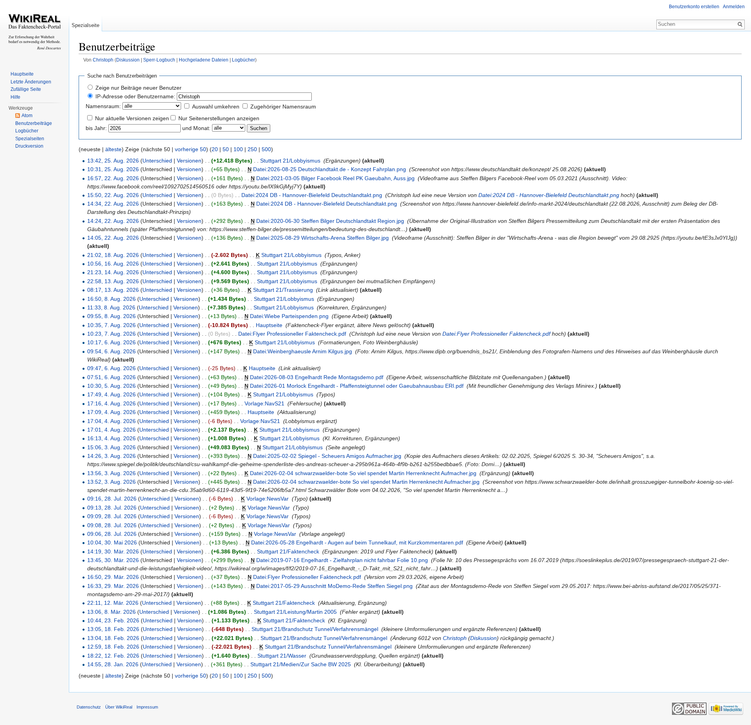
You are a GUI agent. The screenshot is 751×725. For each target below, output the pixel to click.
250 (252, 149)
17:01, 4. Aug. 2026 (111, 430)
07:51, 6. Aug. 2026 (111, 377)
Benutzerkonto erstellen (694, 6)
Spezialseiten (29, 138)
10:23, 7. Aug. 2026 (111, 334)
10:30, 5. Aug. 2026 (111, 386)
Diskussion (128, 59)
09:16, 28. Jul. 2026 (112, 498)
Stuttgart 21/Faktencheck (288, 551)
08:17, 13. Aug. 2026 (113, 290)
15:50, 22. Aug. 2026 (113, 195)
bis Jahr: (96, 128)
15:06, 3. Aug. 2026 (111, 447)
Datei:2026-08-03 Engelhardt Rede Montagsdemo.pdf (316, 377)
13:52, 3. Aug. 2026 (111, 482)
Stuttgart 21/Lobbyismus (290, 160)
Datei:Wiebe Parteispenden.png (289, 316)
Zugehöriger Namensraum (283, 106)
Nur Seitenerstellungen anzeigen (218, 118)
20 (215, 149)
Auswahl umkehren (215, 106)
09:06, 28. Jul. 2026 (112, 534)
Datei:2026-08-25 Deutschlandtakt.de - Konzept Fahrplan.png (329, 169)
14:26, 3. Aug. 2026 (111, 456)
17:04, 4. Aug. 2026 (111, 421)
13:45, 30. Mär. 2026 (113, 560)
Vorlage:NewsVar (267, 498)
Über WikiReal (118, 707)
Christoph (103, 59)
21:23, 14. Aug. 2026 (113, 272)
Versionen (189, 160)
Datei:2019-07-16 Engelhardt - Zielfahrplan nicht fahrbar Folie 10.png (342, 560)
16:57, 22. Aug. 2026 (113, 178)
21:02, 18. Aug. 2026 (113, 255)
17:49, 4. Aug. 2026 (111, 394)
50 (226, 149)
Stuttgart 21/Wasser (281, 656)
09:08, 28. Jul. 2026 (112, 525)
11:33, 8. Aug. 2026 (111, 307)
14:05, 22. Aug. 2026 (113, 238)
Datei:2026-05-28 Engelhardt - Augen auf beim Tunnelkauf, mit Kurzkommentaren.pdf (357, 542)
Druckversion (29, 146)
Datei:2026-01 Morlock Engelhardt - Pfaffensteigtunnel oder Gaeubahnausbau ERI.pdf (357, 386)
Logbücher (243, 59)
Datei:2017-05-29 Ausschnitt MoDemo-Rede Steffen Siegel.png (334, 586)
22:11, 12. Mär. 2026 (112, 603)
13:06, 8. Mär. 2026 (111, 612)
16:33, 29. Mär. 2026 (113, 586)
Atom (27, 115)
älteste (113, 149)
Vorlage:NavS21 (264, 403)
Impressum (147, 707)
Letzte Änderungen (31, 82)
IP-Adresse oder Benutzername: (135, 96)
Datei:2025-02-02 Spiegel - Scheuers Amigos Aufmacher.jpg (327, 456)
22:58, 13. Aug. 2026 (113, 281)
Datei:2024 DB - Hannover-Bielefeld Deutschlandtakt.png (311, 195)
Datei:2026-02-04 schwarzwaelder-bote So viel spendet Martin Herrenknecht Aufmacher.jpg (363, 473)
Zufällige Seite (26, 89)
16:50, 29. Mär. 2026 (113, 577)
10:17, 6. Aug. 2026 (111, 342)
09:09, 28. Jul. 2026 (112, 516)
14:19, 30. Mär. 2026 (113, 551)
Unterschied (157, 160)
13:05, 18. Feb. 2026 (113, 629)
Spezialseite (85, 25)
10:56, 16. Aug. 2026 (113, 263)
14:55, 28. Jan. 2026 (112, 664)
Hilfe (15, 97)
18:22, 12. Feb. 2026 (113, 656)
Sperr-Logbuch (159, 59)
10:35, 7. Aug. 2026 (111, 325)
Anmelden (734, 6)
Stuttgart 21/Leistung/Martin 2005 (295, 612)
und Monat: (196, 128)
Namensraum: (103, 106)
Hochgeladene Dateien (203, 59)
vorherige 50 (190, 149)
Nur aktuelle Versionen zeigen (132, 118)
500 (266, 149)
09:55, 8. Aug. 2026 (111, 316)
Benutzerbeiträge (33, 123)
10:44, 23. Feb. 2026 (113, 620)
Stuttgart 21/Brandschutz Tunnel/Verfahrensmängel (315, 629)
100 (238, 149)
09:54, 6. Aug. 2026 (111, 351)
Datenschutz (89, 707)
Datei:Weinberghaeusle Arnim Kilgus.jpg (302, 351)
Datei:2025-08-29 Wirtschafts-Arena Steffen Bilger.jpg (322, 238)
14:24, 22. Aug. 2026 (113, 221)
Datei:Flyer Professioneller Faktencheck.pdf (292, 334)
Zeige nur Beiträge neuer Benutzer (138, 88)
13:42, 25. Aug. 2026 (113, 160)
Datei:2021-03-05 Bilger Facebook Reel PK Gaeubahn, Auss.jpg (335, 178)
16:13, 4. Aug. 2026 (111, 438)
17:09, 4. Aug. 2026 (111, 412)
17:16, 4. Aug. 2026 (111, 403)
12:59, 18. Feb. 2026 (113, 647)
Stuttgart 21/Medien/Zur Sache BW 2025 (300, 664)
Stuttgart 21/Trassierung (283, 290)
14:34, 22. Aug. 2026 (113, 204)
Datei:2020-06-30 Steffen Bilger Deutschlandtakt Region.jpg (330, 221)
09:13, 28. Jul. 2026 (112, 507)
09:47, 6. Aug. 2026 (111, 368)
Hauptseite (269, 325)
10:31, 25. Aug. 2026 (113, 169)
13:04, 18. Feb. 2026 (113, 638)
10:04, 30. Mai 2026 (112, 542)
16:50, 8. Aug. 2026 (111, 299)
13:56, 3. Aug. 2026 (111, 473)
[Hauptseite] (34, 31)
